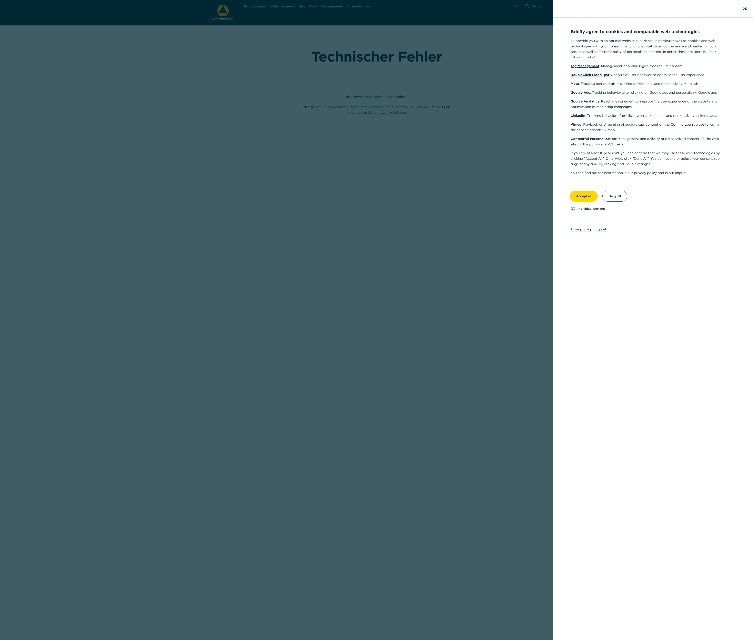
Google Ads (580, 92)
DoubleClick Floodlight (590, 75)
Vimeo (576, 124)
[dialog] (376, 320)
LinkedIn (578, 115)
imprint (681, 173)
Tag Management (585, 66)
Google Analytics (585, 101)
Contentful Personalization (593, 139)
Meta (575, 84)
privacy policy (645, 173)
